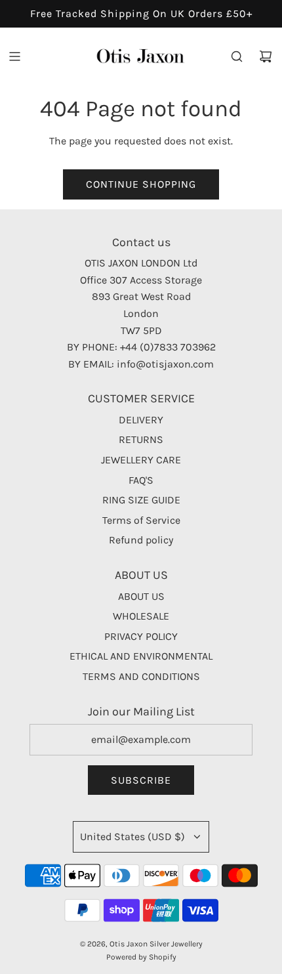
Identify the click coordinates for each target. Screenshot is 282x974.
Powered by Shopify (141, 957)
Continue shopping (141, 184)
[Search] (236, 56)
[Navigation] (14, 56)
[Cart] (265, 56)
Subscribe (141, 780)
